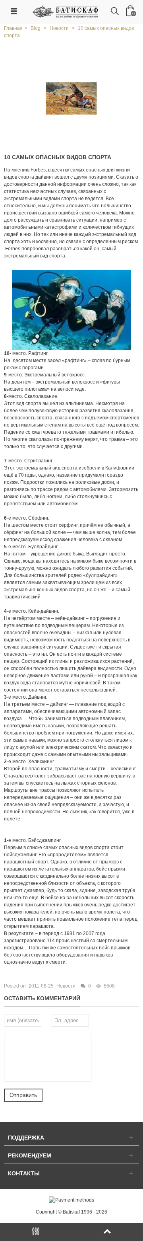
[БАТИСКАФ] (66, 11)
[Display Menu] (36, 1232)
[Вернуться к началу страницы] (107, 1232)
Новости (65, 986)
